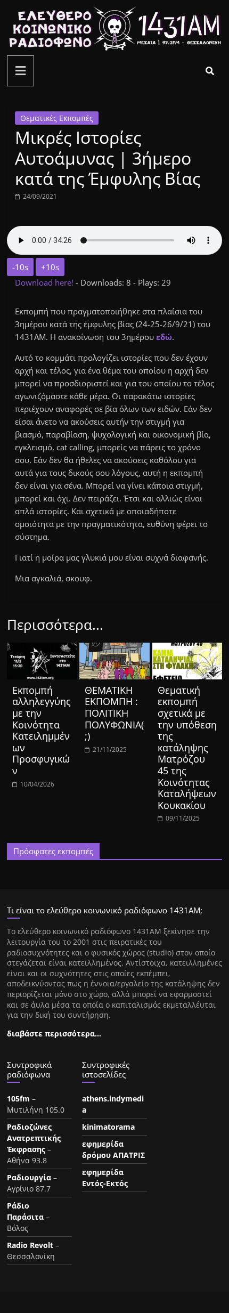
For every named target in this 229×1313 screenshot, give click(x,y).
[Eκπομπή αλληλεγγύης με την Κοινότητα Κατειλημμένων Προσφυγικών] (42, 649)
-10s (20, 267)
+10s (50, 267)
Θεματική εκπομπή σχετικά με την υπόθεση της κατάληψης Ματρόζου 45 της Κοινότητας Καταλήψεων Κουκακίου (187, 748)
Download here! (45, 282)
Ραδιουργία (29, 1177)
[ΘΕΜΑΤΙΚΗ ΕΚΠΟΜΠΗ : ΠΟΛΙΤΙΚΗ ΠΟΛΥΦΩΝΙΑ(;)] (114, 649)
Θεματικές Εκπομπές (56, 118)
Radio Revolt (30, 1245)
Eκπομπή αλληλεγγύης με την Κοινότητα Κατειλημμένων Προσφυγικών (41, 730)
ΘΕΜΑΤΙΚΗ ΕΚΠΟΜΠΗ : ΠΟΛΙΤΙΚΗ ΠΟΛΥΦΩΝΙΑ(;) (114, 713)
